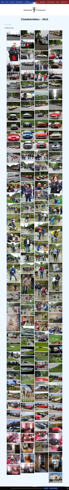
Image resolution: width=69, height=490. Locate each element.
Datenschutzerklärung (53, 488)
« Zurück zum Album (8, 24)
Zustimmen (46, 488)
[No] (67, 488)
